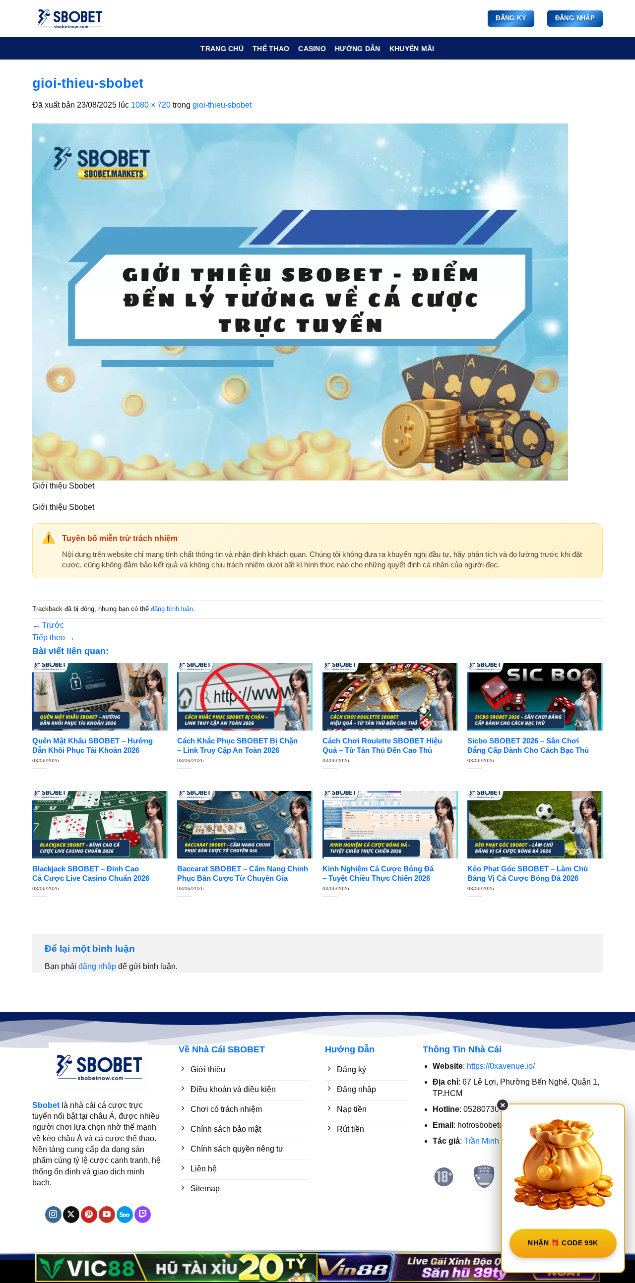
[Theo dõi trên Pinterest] (89, 1214)
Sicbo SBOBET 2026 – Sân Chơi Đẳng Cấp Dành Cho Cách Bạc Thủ (528, 745)
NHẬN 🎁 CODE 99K (563, 1243)
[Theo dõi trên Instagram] (53, 1214)
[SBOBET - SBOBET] (81, 18)
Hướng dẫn (358, 49)
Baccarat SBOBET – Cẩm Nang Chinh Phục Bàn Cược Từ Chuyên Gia (242, 873)
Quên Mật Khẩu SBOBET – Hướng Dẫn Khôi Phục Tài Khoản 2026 (92, 745)
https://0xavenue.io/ (501, 1066)
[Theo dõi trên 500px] (125, 1214)
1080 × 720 (151, 105)
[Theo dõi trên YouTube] (107, 1214)
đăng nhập (97, 966)
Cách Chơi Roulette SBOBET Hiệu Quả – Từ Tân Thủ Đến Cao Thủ (382, 745)
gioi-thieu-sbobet (222, 105)
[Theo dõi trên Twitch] (142, 1214)
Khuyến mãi (412, 49)
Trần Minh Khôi (490, 1141)
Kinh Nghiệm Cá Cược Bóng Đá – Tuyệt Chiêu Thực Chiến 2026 (378, 873)
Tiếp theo (53, 637)
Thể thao (271, 49)
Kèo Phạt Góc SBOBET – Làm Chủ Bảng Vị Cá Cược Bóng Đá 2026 (527, 873)
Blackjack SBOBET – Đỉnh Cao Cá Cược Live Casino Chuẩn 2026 (90, 873)
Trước (48, 625)
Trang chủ (222, 49)
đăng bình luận (172, 608)
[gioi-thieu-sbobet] (300, 301)
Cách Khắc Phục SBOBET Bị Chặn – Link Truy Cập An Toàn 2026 (237, 745)
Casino (312, 49)
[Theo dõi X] (71, 1214)
